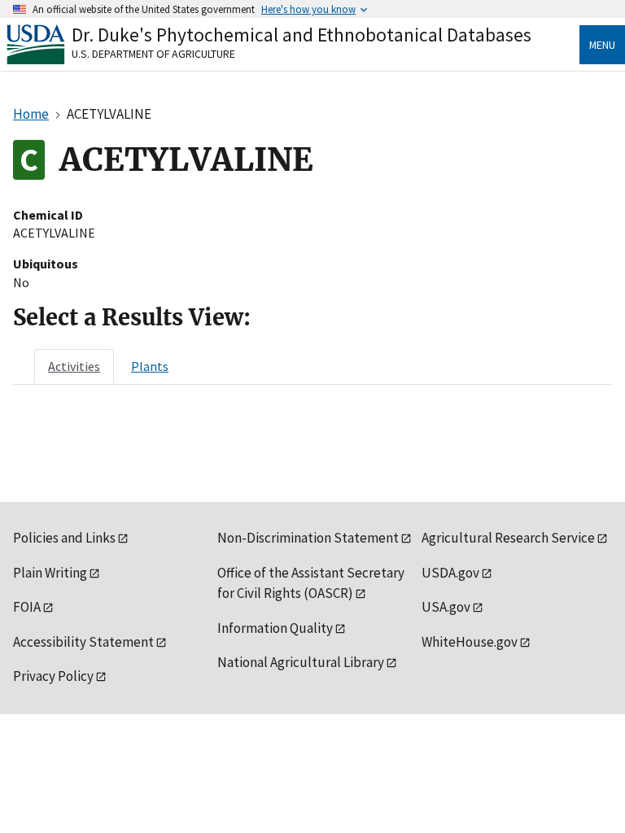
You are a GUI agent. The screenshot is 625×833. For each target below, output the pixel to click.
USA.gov (446, 607)
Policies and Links (64, 538)
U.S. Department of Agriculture (153, 53)
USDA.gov (450, 573)
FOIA (27, 607)
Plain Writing (50, 573)
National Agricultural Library (300, 662)
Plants (149, 366)
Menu (602, 44)
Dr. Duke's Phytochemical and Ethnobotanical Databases (301, 34)
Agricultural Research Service (508, 538)
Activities (74, 366)
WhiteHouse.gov (470, 642)
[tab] (74, 366)
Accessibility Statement (83, 642)
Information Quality (275, 628)
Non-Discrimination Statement (308, 538)
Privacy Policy (53, 676)
